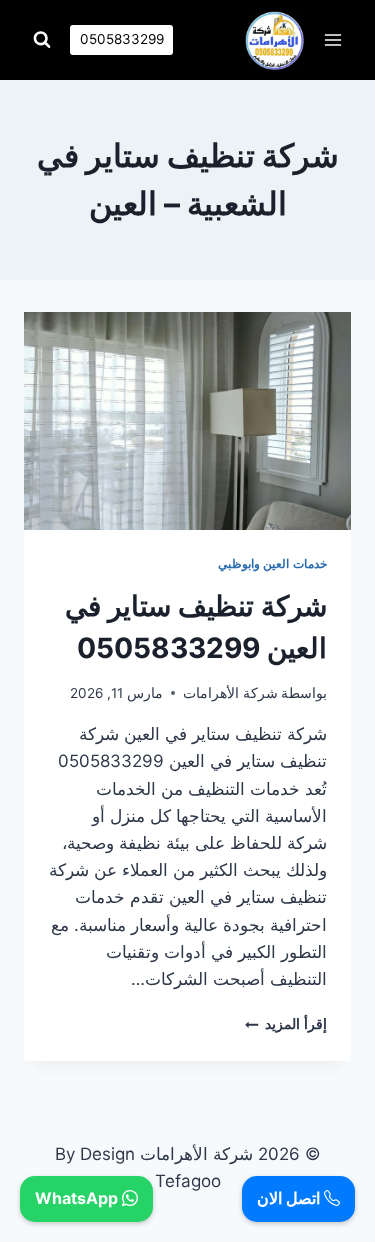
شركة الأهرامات (230, 693)
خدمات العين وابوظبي (272, 563)
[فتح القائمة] (332, 39)
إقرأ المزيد (286, 1024)
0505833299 (122, 39)
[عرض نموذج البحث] (42, 40)
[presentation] (187, 421)
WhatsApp (78, 1198)
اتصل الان (290, 1198)
